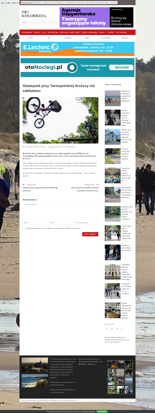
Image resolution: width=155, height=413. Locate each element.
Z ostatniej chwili (54, 147)
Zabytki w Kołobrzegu (89, 32)
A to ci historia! (106, 38)
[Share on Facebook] (112, 329)
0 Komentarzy (70, 147)
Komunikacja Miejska (35, 2)
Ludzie (87, 38)
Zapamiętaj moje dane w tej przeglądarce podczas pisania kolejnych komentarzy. (53, 228)
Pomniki (111, 32)
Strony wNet (71, 400)
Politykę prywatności (89, 411)
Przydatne (68, 38)
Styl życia (125, 38)
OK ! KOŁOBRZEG (43, 400)
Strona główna (27, 32)
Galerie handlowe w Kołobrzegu (74, 2)
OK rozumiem (102, 411)
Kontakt (37, 32)
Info (49, 38)
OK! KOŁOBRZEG (34, 14)
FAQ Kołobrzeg (53, 32)
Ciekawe (30, 38)
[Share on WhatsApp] (122, 329)
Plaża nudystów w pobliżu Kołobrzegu (97, 2)
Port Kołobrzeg (121, 32)
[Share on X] (107, 329)
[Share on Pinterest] (117, 329)
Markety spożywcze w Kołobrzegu (53, 2)
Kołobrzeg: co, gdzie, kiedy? (70, 32)
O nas (44, 32)
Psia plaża (114, 2)
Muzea (101, 32)
